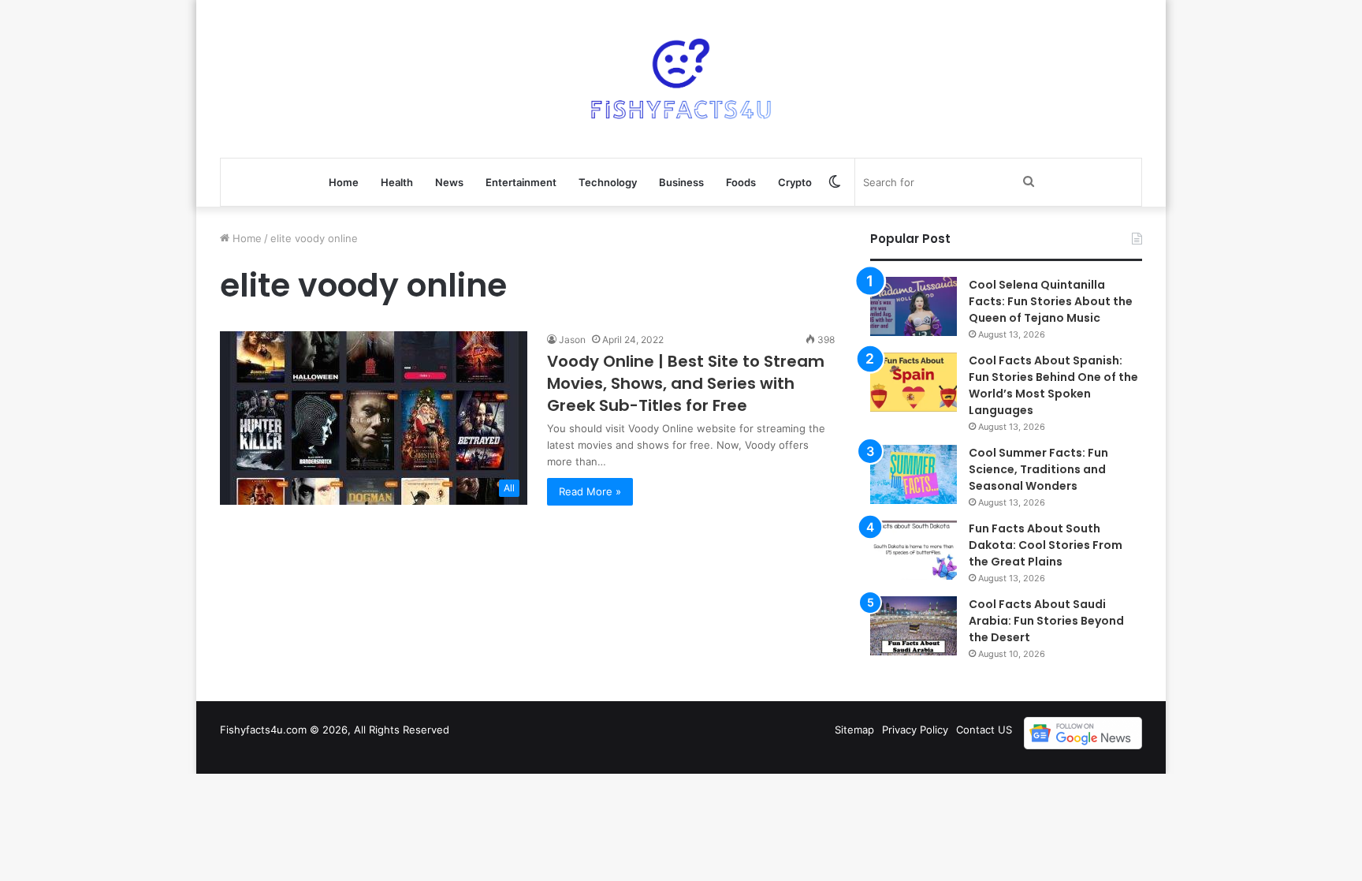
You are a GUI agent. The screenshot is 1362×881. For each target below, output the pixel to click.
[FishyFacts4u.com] (680, 79)
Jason (572, 339)
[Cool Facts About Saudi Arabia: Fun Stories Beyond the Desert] (913, 625)
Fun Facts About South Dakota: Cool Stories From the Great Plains (1045, 545)
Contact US (984, 729)
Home (344, 182)
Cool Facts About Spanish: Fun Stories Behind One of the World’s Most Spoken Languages (1053, 385)
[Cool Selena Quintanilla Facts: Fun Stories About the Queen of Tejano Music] (913, 306)
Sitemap (854, 729)
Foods (741, 182)
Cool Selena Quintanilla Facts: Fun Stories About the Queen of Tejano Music (1051, 301)
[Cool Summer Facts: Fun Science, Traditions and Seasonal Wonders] (913, 474)
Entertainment (521, 182)
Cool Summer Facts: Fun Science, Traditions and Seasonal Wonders (1038, 469)
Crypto (795, 182)
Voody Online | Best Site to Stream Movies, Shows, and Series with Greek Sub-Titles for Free (685, 383)
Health (397, 182)
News (449, 182)
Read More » (590, 491)
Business (681, 182)
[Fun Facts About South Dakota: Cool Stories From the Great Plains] (913, 550)
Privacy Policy (915, 729)
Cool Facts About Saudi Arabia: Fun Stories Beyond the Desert (1046, 620)
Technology (608, 182)
